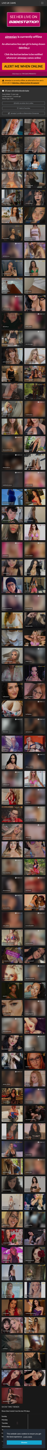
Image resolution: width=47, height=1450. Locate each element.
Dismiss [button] (24, 1442)
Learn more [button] (27, 1437)
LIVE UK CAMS (9, 3)
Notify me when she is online (24, 103)
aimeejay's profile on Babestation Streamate (24, 113)
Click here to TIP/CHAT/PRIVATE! (24, 74)
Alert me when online (23, 66)
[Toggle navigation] (42, 3)
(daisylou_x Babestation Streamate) (25, 83)
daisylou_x (24, 47)
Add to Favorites (24, 108)
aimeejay (11, 36)
